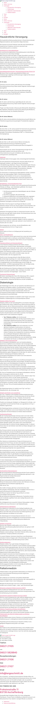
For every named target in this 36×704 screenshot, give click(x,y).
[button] (18, 50)
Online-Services (8, 4)
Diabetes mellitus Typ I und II (7, 301)
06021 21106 (7, 659)
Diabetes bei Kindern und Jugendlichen (10, 393)
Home (5, 2)
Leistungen (6, 5)
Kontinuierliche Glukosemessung (8, 471)
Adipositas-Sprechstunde (13, 10)
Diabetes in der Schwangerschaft (8, 340)
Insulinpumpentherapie (6, 414)
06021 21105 (7, 646)
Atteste (2, 229)
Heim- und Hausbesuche (6, 234)
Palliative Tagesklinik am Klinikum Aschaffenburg (12, 609)
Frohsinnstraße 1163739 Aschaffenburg (11, 691)
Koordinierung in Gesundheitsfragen (9, 50)
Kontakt (6, 17)
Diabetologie (10, 9)
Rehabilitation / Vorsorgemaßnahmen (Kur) (11, 183)
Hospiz (2, 626)
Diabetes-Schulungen (5, 523)
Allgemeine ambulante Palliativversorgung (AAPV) (13, 588)
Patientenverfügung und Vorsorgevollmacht (11, 243)
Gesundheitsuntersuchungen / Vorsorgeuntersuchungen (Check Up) (17, 71)
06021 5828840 (8, 652)
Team (5, 14)
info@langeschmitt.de (11, 673)
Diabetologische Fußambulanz (8, 506)
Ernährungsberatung (5, 542)
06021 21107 (6, 666)
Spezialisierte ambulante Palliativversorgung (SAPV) (13, 595)
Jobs (5, 15)
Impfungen (2, 157)
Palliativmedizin (11, 12)
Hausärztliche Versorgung (14, 7)
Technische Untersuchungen (7, 274)
